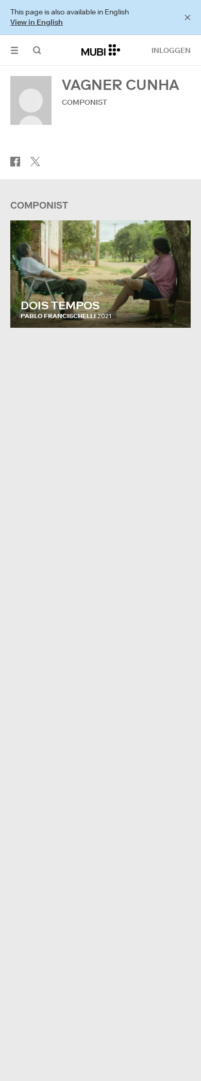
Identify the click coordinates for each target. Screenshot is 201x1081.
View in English (36, 22)
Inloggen (171, 50)
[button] (14, 50)
